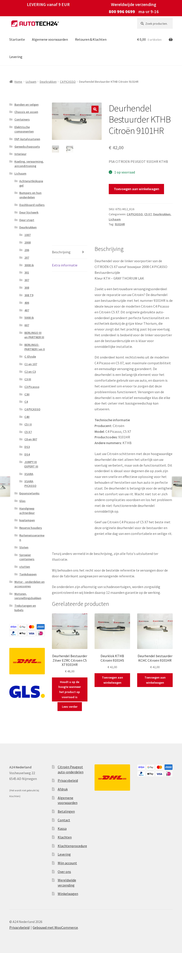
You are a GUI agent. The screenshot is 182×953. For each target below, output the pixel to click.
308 (26, 288)
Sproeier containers (26, 557)
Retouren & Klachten (91, 39)
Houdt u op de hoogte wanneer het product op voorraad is (69, 689)
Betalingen (66, 811)
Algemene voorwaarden (50, 39)
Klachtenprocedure (72, 846)
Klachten (65, 837)
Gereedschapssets (27, 147)
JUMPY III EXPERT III (31, 464)
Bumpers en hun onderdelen (30, 195)
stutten (24, 567)
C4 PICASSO (68, 82)
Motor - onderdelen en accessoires (29, 584)
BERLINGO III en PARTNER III (34, 335)
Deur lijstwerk (28, 212)
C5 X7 (148, 214)
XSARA (28, 474)
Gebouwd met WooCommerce (55, 927)
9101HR (120, 224)
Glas (22, 501)
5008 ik (29, 318)
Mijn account (67, 863)
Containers (22, 119)
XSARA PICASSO (30, 483)
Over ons (64, 871)
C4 (26, 402)
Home (18, 82)
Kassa (62, 828)
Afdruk (63, 789)
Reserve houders (30, 528)
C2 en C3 (30, 372)
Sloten (23, 547)
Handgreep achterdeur (27, 510)
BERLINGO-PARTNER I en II (34, 347)
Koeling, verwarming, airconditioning (29, 163)
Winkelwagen (68, 893)
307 (26, 280)
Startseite (17, 39)
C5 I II (28, 424)
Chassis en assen (26, 112)
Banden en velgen (26, 105)
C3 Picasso (31, 387)
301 (26, 272)
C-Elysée (30, 357)
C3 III (27, 379)
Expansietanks (29, 493)
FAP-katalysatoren (27, 139)
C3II (27, 394)
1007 (27, 235)
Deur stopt (26, 220)
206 (26, 250)
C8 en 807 (30, 439)
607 (26, 325)
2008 (27, 242)
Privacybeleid (68, 780)
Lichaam (31, 82)
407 (26, 310)
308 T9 (28, 295)
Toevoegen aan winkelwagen (136, 189)
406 (26, 303)
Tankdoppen (28, 574)
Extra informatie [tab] (64, 265)
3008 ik (29, 265)
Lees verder (69, 707)
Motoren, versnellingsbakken (27, 596)
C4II (27, 417)
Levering (15, 56)
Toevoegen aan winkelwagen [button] (112, 680)
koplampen (27, 520)
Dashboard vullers (32, 205)
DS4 (27, 454)
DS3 (27, 447)
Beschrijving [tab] (61, 252)
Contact (64, 820)
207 (26, 258)
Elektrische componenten (24, 129)
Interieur (20, 154)
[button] (95, 109)
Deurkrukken (48, 82)
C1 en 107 (30, 364)
